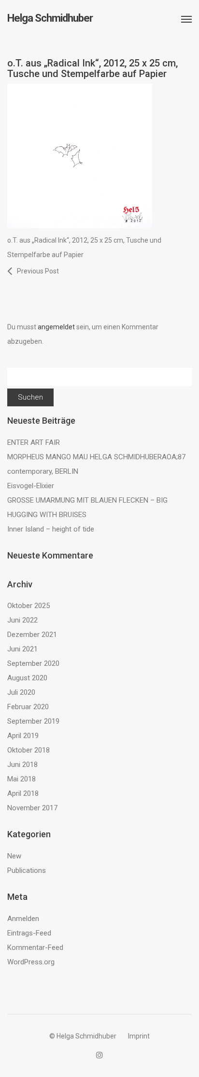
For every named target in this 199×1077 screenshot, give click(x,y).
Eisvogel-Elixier (30, 485)
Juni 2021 (22, 649)
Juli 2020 (21, 692)
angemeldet (56, 327)
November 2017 (32, 808)
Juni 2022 (22, 620)
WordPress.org (31, 962)
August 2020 (27, 678)
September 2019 (33, 721)
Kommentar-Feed (35, 947)
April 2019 (23, 735)
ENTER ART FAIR (33, 442)
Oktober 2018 (28, 750)
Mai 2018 (21, 779)
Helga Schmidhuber (50, 18)
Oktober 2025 (28, 605)
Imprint (139, 1036)
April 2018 (23, 793)
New (14, 856)
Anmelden (23, 918)
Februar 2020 (28, 706)
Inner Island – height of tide (50, 529)
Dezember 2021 (32, 634)
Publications (26, 870)
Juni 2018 (22, 764)
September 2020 (33, 663)
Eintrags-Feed (29, 933)
